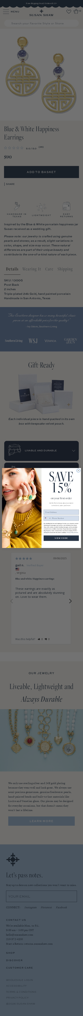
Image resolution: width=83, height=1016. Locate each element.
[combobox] (47, 518)
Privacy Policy (70, 532)
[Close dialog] (78, 470)
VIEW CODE (61, 538)
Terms (76, 532)
